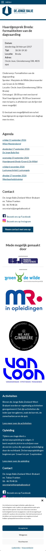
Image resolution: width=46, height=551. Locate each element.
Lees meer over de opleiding (15, 461)
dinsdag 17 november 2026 (14, 177)
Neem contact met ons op (18, 229)
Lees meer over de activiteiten (17, 423)
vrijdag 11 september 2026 (14, 142)
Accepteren (23, 528)
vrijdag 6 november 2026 (16, 168)
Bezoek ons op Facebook (19, 216)
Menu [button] (8, 2)
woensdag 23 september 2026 (20, 159)
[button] (42, 500)
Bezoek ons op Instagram (19, 221)
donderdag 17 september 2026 (15, 151)
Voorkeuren (23, 541)
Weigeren (23, 535)
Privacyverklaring (27, 548)
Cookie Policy (16, 548)
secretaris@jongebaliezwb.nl (16, 484)
